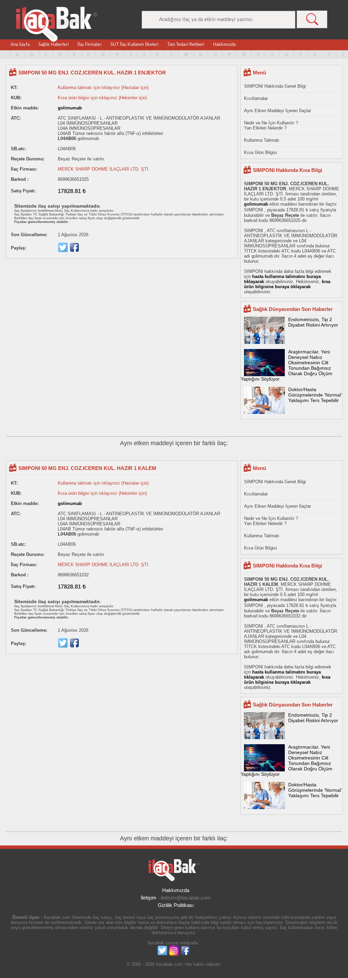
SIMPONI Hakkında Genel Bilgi (275, 86)
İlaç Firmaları (89, 44)
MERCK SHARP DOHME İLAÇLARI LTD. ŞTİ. (104, 169)
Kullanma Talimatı (261, 140)
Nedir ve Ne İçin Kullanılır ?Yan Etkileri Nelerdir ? (271, 125)
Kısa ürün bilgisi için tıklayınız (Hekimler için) (102, 97)
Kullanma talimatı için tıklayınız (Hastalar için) (103, 87)
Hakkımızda (224, 44)
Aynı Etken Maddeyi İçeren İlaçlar (277, 110)
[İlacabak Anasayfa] (57, 24)
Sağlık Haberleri (53, 44)
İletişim (148, 898)
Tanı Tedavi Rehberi (185, 44)
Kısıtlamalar (256, 98)
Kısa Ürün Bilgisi (260, 152)
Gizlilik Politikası (176, 905)
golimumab (70, 107)
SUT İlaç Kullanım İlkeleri (134, 44)
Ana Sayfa (20, 44)
